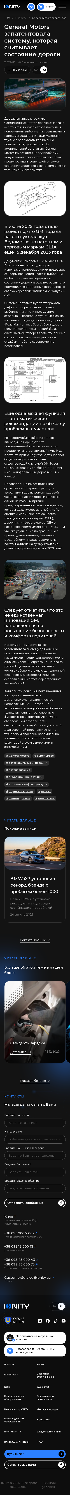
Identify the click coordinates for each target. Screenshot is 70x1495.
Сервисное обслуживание (45, 1375)
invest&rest (43, 1387)
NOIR (7, 1387)
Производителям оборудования (14, 1420)
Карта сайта (43, 1419)
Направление (13, 1131)
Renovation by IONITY (16, 1409)
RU (44, 69)
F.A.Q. (40, 1441)
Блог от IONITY (12, 1431)
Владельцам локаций (16, 1441)
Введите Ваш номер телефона (24, 1148)
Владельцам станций (49, 1431)
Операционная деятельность (45, 1397)
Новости (21, 18)
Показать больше (33, 940)
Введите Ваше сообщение (21, 1180)
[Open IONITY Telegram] (31, 7)
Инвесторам (11, 1374)
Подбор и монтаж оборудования (14, 1397)
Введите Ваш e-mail (17, 1164)
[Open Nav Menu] (62, 6)
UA (36, 69)
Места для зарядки (47, 1409)
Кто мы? (41, 1364)
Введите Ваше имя (16, 1115)
